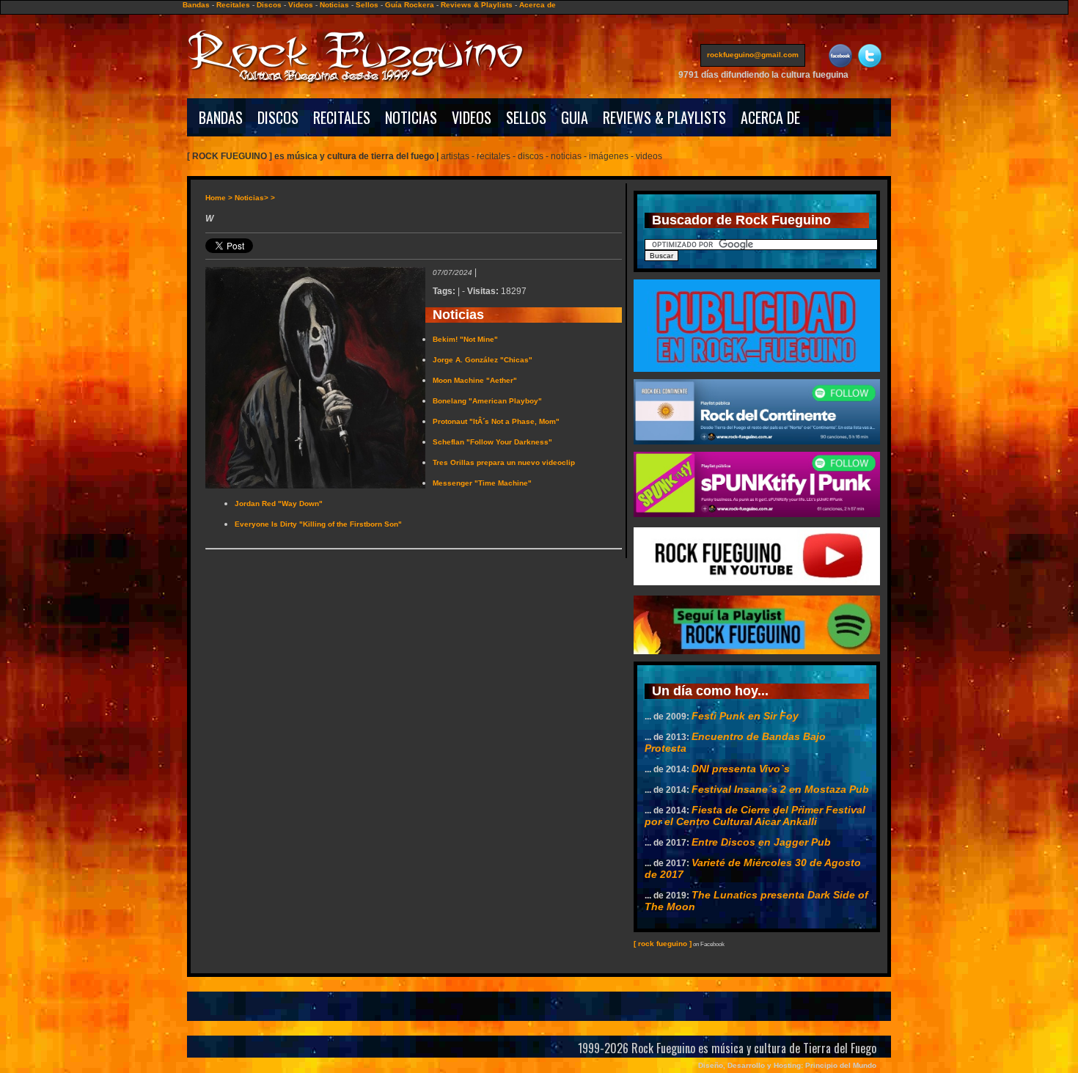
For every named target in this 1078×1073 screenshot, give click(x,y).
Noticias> (251, 198)
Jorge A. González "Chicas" (482, 360)
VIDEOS (471, 117)
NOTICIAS (411, 117)
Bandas (196, 5)
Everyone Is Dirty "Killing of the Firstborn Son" (318, 524)
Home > (218, 198)
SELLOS (526, 117)
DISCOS (277, 117)
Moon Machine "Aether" (475, 380)
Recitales (233, 5)
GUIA (574, 117)
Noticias (334, 5)
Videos (300, 5)
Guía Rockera (409, 5)
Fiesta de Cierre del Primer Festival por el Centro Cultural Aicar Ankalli (755, 815)
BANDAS (221, 117)
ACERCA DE (770, 117)
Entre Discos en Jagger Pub (761, 842)
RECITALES (341, 117)
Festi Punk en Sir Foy (745, 716)
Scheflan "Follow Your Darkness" (492, 442)
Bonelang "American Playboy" (487, 401)
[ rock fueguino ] (663, 944)
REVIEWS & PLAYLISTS (664, 117)
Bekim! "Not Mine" (465, 339)
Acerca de (537, 5)
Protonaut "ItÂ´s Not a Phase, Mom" (496, 421)
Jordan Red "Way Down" (279, 503)
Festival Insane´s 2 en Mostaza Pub (780, 789)
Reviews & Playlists (477, 5)
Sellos (367, 5)
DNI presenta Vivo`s (741, 768)
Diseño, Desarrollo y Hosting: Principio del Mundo (787, 1065)
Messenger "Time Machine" (482, 483)
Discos (269, 5)
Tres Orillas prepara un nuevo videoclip (504, 462)
